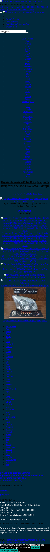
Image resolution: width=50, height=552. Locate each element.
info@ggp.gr (5, 507)
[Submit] (27, 32)
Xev (28, 177)
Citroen (27, 59)
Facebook (4, 490)
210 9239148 (18, 7)
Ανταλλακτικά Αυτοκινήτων (18, 24)
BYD (27, 51)
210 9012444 (6, 7)
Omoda (27, 136)
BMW (28, 49)
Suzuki (28, 164)
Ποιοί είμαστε (12, 22)
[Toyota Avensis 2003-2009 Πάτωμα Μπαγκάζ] (25, 275)
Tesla (27, 167)
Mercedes (27, 121)
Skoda (28, 154)
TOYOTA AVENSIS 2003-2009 (27, 194)
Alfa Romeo (27, 39)
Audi (28, 41)
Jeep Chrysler (28, 101)
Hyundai (28, 89)
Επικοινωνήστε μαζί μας (11, 480)
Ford (28, 79)
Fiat (27, 76)
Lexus (27, 114)
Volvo (27, 174)
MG (28, 124)
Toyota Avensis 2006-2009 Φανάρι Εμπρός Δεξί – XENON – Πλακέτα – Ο (25, 270)
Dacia (27, 64)
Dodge (28, 71)
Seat (28, 152)
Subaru (28, 162)
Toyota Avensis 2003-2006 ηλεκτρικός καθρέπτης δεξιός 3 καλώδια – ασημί (25, 184)
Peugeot (27, 139)
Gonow (27, 84)
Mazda (28, 119)
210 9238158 (30, 7)
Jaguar (28, 99)
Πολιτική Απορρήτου (9, 550)
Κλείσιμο (35, 548)
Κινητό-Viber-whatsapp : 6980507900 (17, 9)
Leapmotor (27, 111)
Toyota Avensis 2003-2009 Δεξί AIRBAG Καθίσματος (25, 285)
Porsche (27, 142)
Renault (27, 144)
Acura (27, 46)
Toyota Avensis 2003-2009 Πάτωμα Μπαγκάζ (25, 277)
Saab (28, 149)
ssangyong (27, 159)
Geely (27, 81)
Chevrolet (27, 56)
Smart (27, 157)
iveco (27, 94)
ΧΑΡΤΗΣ (4, 495)
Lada (28, 106)
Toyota (28, 169)
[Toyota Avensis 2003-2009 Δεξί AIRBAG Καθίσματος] (25, 283)
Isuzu (27, 91)
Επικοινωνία (11, 27)
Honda (28, 86)
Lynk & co (27, 116)
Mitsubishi (27, 129)
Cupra (27, 61)
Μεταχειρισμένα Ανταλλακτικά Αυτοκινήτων (22, 541)
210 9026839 (42, 7)
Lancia (28, 109)
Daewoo (28, 66)
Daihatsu (28, 69)
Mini (28, 126)
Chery (27, 54)
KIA (28, 104)
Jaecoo (28, 96)
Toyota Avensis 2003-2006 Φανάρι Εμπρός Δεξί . (25, 320)
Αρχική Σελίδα (12, 19)
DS (27, 74)
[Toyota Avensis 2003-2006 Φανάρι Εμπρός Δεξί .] (25, 318)
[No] (19, 551)
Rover (27, 147)
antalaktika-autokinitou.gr (18, 540)
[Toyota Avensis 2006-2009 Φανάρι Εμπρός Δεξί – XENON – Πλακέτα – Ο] (25, 267)
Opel (28, 134)
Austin (28, 44)
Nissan (28, 131)
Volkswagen (27, 172)
